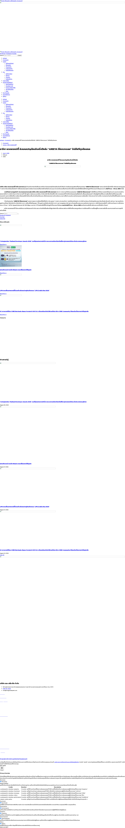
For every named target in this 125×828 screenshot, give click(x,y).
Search (2, 55)
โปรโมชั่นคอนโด (9, 70)
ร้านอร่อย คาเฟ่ (9, 86)
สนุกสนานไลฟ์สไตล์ (7, 82)
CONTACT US (5, 756)
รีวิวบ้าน (7, 75)
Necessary (4, 781)
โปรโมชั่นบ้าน (9, 79)
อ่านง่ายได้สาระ (6, 94)
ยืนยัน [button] (4, 765)
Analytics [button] (2, 811)
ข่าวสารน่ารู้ (5, 60)
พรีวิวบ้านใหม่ (9, 74)
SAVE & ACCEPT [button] (4, 827)
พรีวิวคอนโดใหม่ (10, 63)
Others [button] (1, 822)
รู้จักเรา (4, 96)
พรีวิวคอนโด (5, 705)
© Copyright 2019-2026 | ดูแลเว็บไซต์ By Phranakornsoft (13, 759)
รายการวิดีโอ (6, 81)
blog (7, 91)
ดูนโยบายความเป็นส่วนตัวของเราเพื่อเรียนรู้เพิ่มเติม (66, 762)
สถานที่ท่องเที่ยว (10, 89)
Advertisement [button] (4, 817)
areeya (5, 145)
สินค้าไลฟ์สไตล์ (9, 84)
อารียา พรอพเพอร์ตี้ (11, 145)
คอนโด (4, 62)
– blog (1, 732)
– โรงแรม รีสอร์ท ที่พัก (5, 739)
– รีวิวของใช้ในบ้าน (4, 735)
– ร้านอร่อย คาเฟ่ (4, 734)
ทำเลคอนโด (8, 67)
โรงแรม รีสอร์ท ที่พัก (10, 88)
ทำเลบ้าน (8, 77)
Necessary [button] (2, 780)
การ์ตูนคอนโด (9, 68)
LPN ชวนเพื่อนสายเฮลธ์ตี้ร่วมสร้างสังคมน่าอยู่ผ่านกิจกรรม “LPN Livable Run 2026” (24, 290)
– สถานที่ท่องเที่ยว (4, 737)
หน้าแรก (5, 58)
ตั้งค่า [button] (1, 765)
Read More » (3, 244)
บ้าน (4, 72)
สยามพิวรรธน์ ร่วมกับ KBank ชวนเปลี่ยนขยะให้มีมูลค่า (15, 270)
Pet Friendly (6, 93)
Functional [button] (3, 801)
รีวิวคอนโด (8, 65)
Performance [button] (3, 806)
